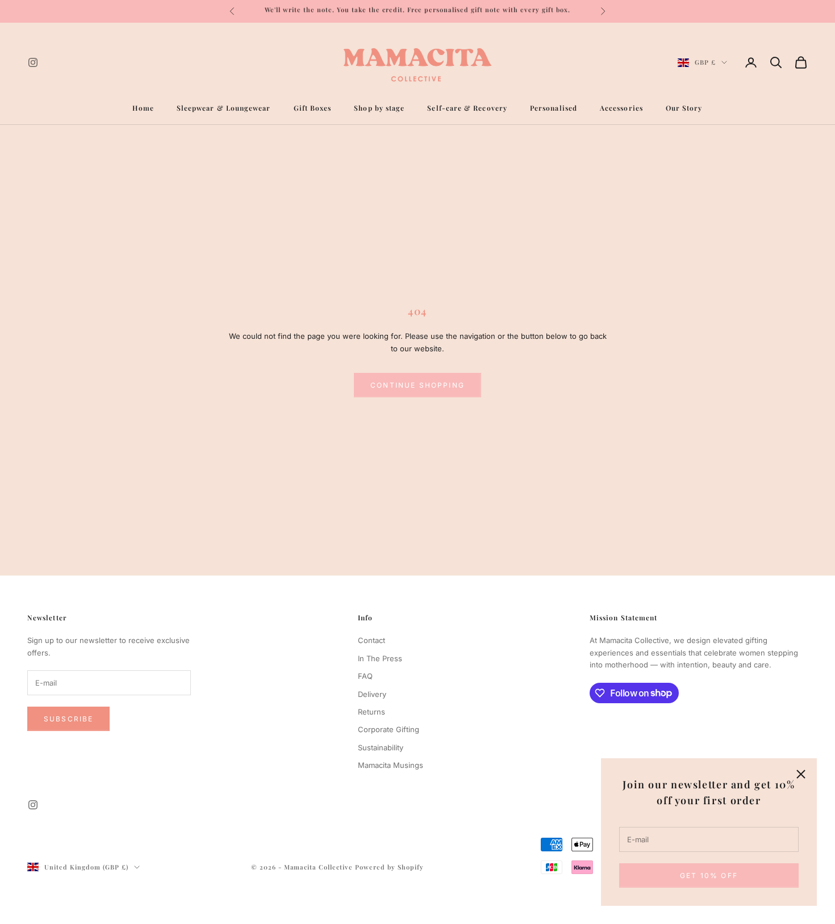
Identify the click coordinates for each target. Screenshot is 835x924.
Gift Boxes (313, 107)
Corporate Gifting (388, 729)
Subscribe (68, 719)
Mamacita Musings (390, 765)
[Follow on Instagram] (33, 62)
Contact (371, 640)
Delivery (372, 694)
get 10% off (709, 875)
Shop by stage (379, 107)
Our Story (684, 107)
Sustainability (380, 747)
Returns (371, 711)
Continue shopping (417, 385)
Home (142, 107)
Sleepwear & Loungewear (224, 107)
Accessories (621, 107)
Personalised (553, 107)
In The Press (380, 658)
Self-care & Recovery (467, 107)
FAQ (365, 676)
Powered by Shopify (389, 867)
